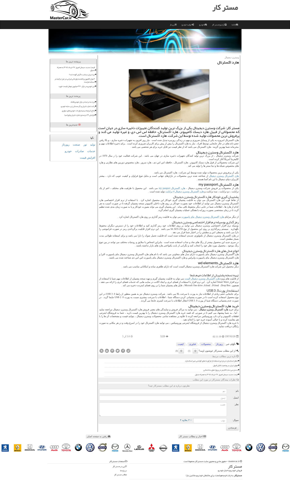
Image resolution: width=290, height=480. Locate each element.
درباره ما (123, 471)
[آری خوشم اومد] (195, 350)
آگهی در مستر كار (120, 466)
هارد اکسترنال (172, 188)
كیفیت (181, 344)
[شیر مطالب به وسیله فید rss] (101, 350)
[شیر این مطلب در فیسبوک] (123, 350)
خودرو (201, 24)
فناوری (192, 344)
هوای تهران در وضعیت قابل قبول (225, 365)
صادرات (79, 151)
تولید (92, 144)
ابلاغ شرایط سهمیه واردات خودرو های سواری (78, 111)
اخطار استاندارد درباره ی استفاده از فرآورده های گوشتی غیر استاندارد (211, 361)
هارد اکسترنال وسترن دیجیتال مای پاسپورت (202, 217)
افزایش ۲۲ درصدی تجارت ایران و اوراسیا (79, 115)
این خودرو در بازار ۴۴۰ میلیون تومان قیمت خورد (77, 86)
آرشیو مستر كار (218, 24)
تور (85, 144)
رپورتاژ (219, 344)
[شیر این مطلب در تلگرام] (128, 350)
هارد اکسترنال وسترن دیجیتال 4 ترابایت (184, 191)
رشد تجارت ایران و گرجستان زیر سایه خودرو (78, 106)
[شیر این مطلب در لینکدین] (107, 350)
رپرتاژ (172, 24)
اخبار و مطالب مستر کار (191, 436)
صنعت (76, 144)
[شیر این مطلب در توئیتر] (117, 350)
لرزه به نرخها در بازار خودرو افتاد (82, 102)
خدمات (91, 151)
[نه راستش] (181, 350)
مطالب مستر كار (120, 475)
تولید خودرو (187, 24)
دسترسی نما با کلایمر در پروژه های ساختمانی (220, 370)
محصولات (206, 344)
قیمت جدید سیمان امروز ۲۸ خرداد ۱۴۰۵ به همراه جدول (216, 374)
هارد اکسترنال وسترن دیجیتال (224, 176)
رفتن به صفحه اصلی (97, 436)
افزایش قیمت (87, 157)
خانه (234, 24)
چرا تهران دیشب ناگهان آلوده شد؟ (82, 75)
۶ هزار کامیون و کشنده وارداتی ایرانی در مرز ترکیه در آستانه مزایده (75, 80)
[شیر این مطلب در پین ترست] (112, 350)
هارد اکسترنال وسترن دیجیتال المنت (202, 278)
